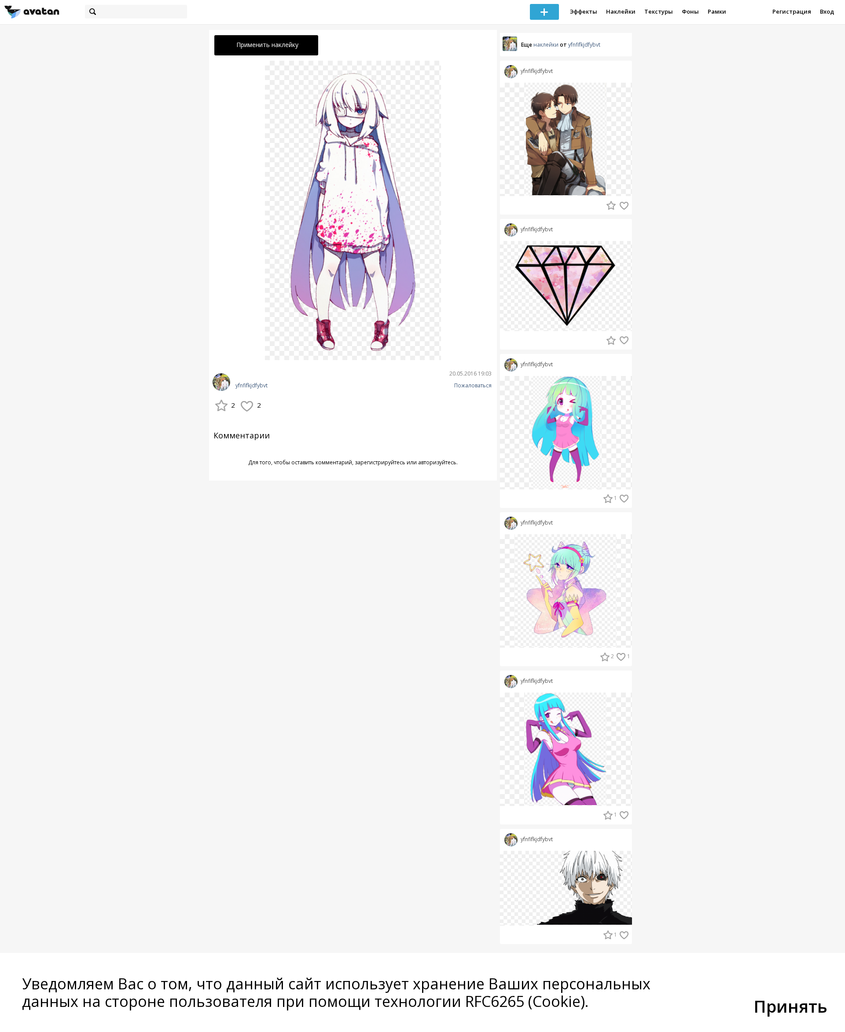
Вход (827, 11)
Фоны (690, 11)
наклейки (545, 44)
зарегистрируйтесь (380, 462)
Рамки (717, 11)
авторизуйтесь (437, 462)
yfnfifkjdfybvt (251, 385)
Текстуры (658, 11)
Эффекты (583, 11)
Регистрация (791, 11)
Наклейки (621, 11)
